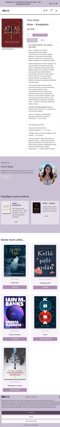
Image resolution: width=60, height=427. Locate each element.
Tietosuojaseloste (34, 425)
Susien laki (15, 283)
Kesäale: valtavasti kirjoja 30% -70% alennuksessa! (23, 3)
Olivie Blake (33, 20)
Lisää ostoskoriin (40, 35)
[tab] (32, 40)
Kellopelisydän (45, 283)
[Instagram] (53, 3)
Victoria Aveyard (15, 382)
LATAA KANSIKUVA (8, 49)
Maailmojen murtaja (15, 385)
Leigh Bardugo (14, 279)
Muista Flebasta (14, 334)
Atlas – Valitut (49, 203)
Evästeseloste (27, 425)
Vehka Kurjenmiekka (45, 279)
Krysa (45, 334)
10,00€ (16, 222)
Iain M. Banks (15, 331)
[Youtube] (56, 3)
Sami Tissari (45, 331)
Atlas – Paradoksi (16, 204)
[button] (56, 10)
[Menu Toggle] (44, 10)
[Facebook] (50, 3)
